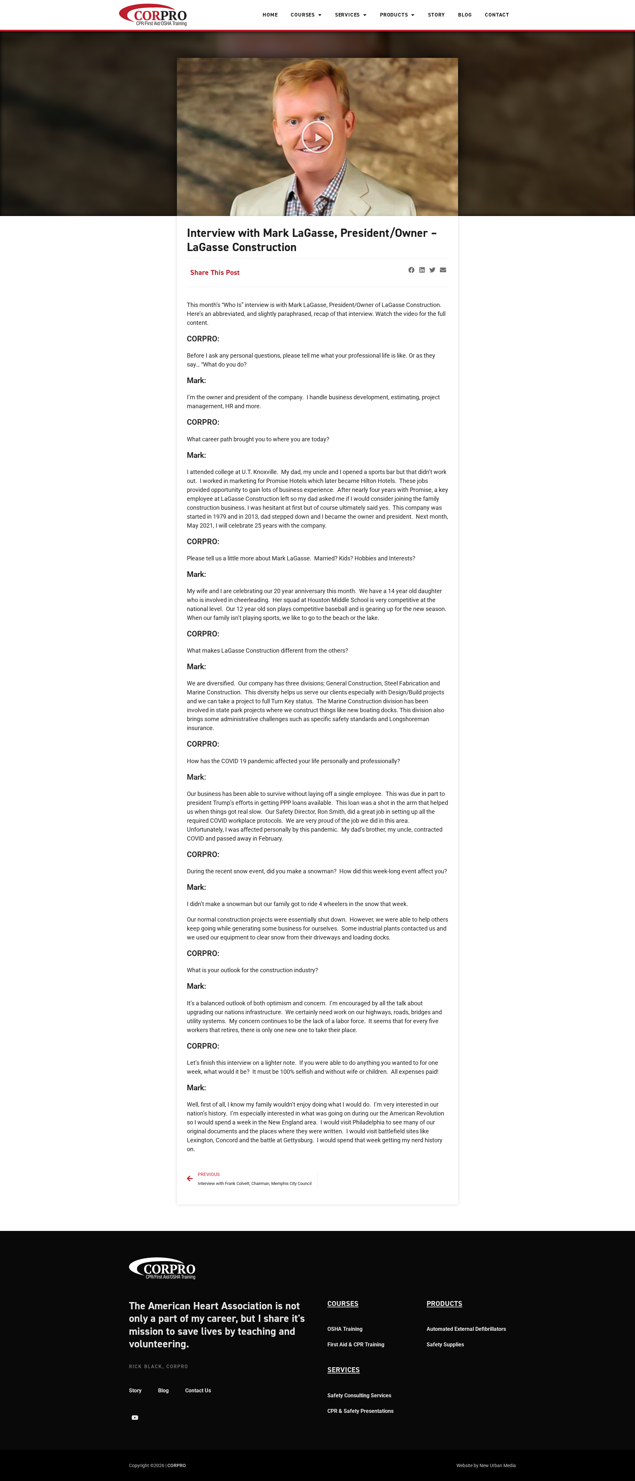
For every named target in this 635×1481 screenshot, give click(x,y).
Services (347, 14)
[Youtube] (135, 1417)
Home (270, 14)
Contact (497, 14)
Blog (465, 14)
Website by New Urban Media (486, 1465)
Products (394, 14)
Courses (303, 14)
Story (436, 14)
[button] (317, 136)
